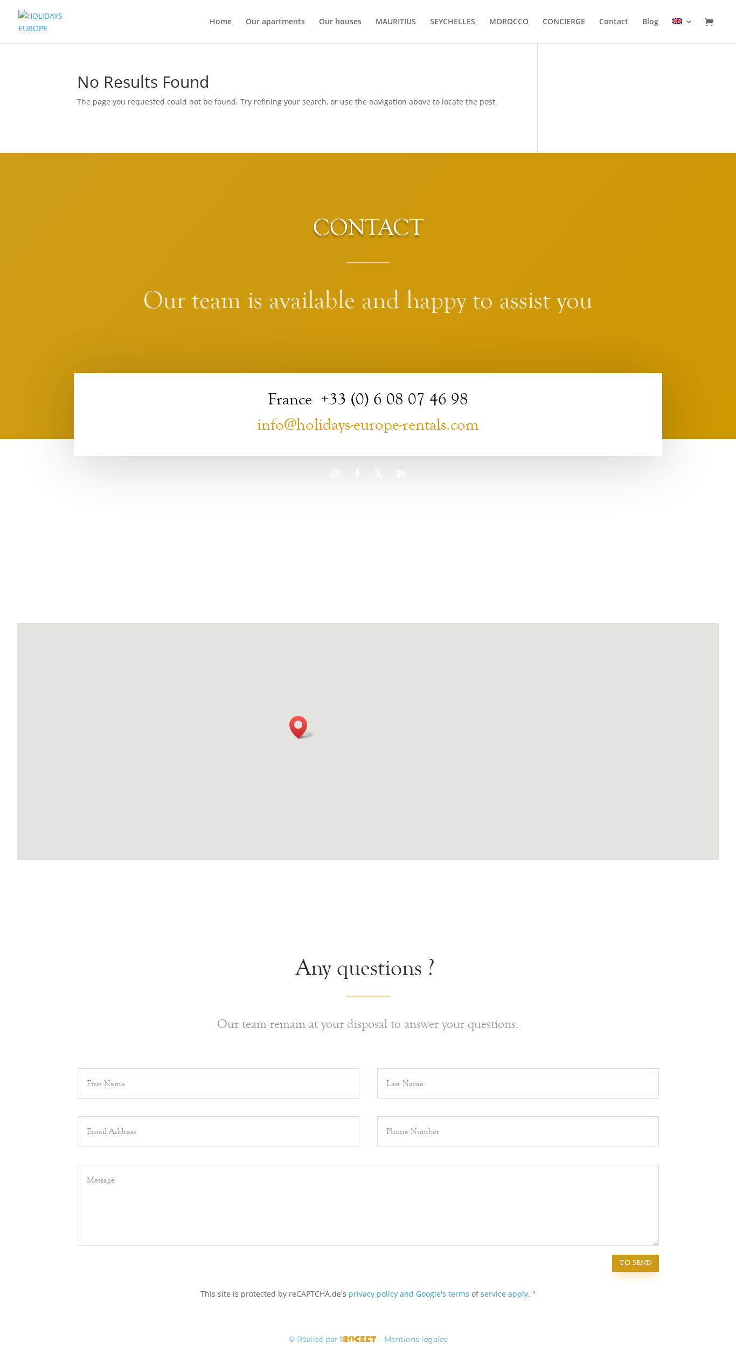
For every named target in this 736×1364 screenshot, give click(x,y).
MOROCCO (509, 22)
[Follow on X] (378, 473)
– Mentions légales (413, 1339)
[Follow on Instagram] (335, 473)
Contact (613, 22)
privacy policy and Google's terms (409, 1294)
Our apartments (275, 22)
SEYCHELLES (452, 22)
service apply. (505, 1294)
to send (635, 1263)
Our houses (340, 22)
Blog (650, 22)
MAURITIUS (396, 22)
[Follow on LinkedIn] (400, 473)
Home (221, 22)
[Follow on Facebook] (357, 473)
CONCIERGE (564, 22)
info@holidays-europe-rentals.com (367, 424)
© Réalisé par (314, 1339)
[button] (301, 727)
